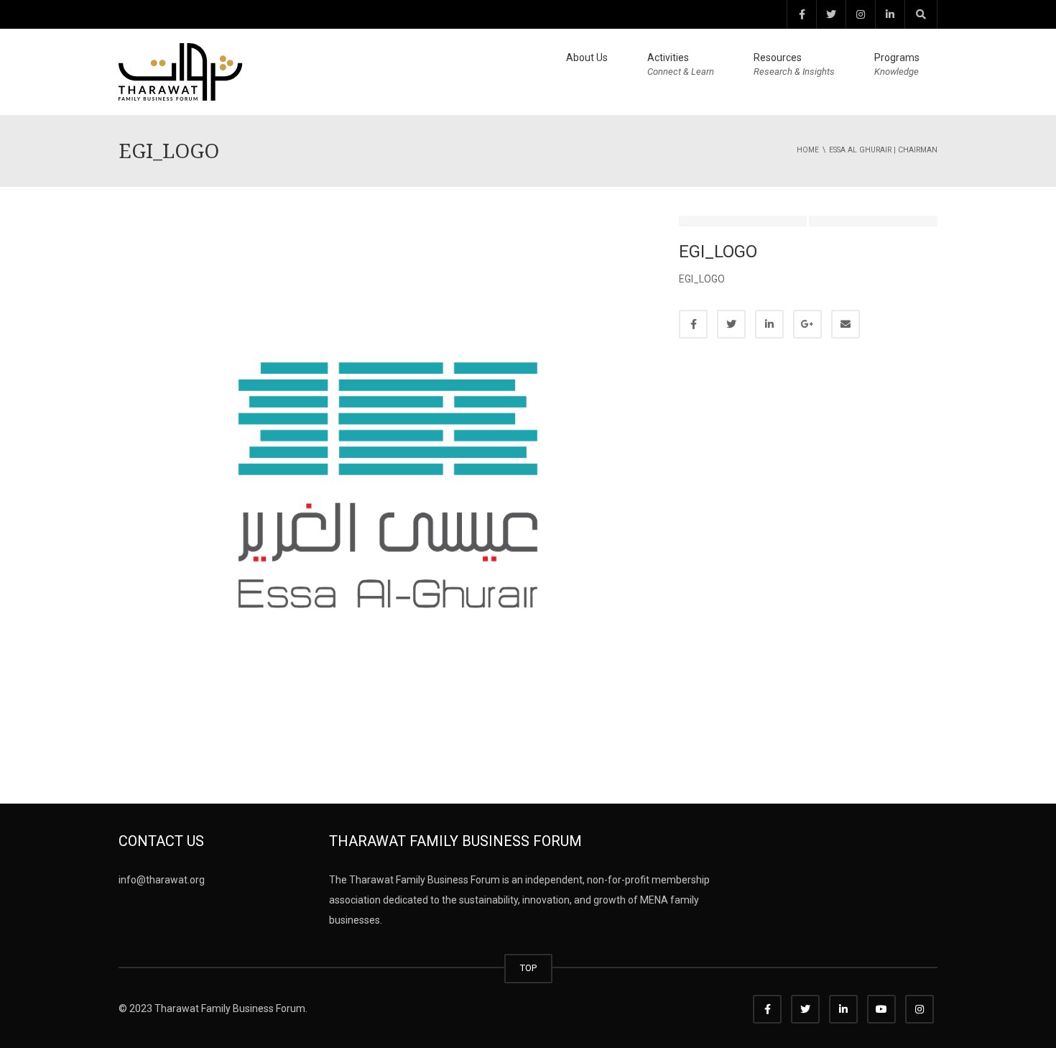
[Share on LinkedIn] (769, 324)
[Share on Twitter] (731, 324)
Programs (897, 64)
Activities (680, 64)
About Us (587, 57)
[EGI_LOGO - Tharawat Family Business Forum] (181, 71)
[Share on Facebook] (693, 324)
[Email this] (845, 324)
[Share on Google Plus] (807, 324)
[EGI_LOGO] (388, 484)
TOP (528, 967)
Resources (794, 64)
